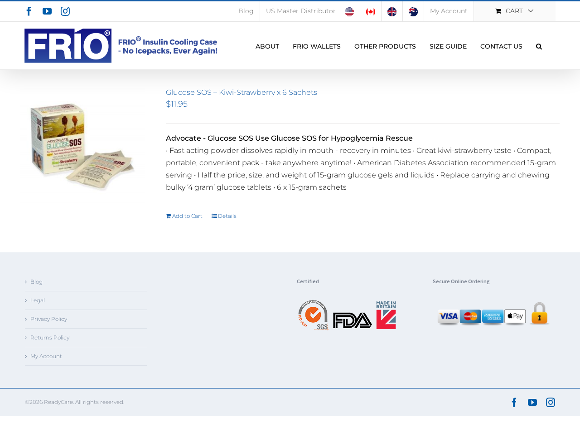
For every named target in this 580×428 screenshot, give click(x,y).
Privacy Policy (48, 318)
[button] (539, 45)
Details (227, 215)
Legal (37, 300)
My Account (46, 356)
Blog (36, 281)
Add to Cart (187, 215)
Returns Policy (49, 337)
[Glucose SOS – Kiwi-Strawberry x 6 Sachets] (82, 150)
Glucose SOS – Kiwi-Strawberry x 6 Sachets (241, 92)
